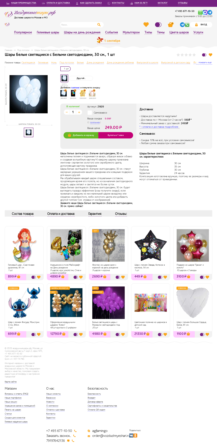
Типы (148, 32)
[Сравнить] (158, 24)
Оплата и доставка (55, 409)
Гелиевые (43, 62)
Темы (161, 32)
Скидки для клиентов (15, 417)
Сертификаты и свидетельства (102, 405)
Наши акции (11, 401)
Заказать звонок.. (58, 435)
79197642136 (55, 440)
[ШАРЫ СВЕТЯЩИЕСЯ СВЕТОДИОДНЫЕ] (64, 78)
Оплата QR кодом (96, 409)
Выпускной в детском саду (175, 62)
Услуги (198, 32)
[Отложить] (210, 54)
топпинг (75, 87)
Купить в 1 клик (116, 135)
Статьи (8, 413)
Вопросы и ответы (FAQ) (16, 393)
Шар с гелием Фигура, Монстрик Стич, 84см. (23, 323)
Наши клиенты (53, 393)
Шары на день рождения (82, 32)
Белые (80, 62)
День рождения (95, 62)
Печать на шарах (13, 409)
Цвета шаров (179, 32)
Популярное (23, 32)
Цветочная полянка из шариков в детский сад (151, 323)
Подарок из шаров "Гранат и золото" (190, 266)
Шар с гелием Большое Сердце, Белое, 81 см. (192, 323)
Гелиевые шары (48, 32)
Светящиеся (28, 62)
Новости (50, 401)
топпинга (95, 122)
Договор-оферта (95, 401)
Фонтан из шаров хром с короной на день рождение (105, 266)
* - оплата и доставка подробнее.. (159, 126)
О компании (52, 405)
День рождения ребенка (120, 62)
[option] (29, 94)
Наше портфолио (13, 397)
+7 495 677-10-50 (184, 11)
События (111, 32)
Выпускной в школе (147, 62)
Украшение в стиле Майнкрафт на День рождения (65, 266)
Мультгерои (131, 32)
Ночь (53, 62)
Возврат (91, 397)
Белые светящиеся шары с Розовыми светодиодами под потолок (106, 325)
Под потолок (23, 50)
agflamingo (100, 431)
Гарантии (50, 417)
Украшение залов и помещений (20, 405)
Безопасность (94, 393)
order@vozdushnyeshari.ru (111, 435)
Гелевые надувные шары (16, 421)
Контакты (50, 413)
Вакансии (51, 397)
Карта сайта (11, 381)
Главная (8, 50)
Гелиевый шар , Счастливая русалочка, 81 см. (21, 266)
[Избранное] (146, 24)
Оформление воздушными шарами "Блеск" (62, 323)
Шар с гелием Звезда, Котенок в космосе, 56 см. (150, 266)
